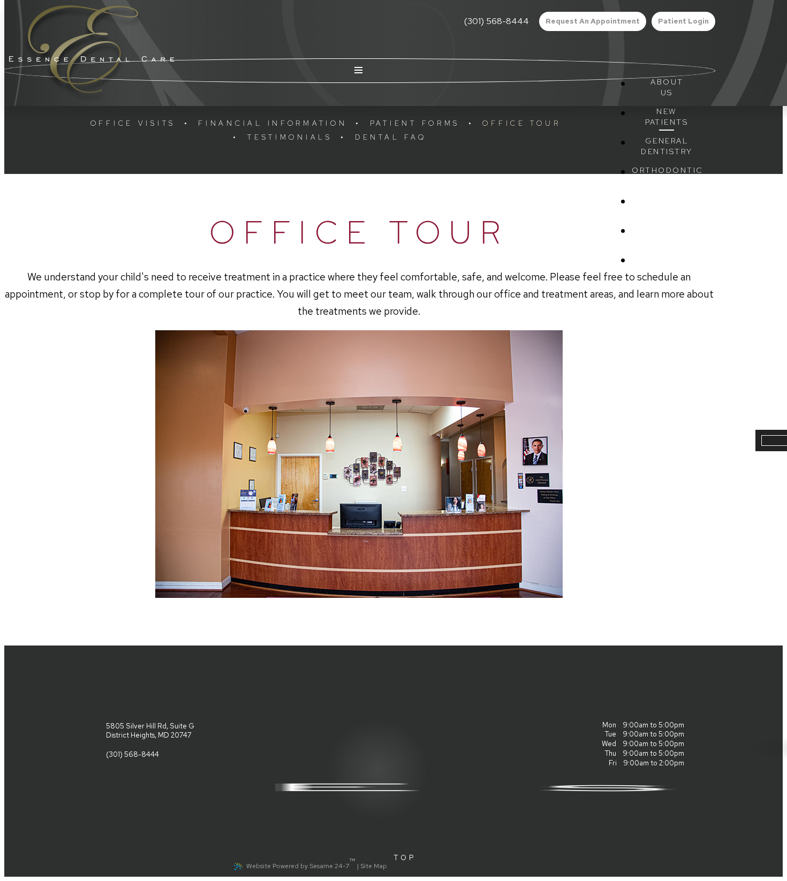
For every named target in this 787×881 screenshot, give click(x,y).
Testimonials (289, 137)
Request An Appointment (593, 21)
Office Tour (521, 123)
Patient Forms (415, 123)
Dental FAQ (390, 137)
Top (405, 857)
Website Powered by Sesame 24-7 (300, 863)
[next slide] (707, 464)
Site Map (373, 866)
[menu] (359, 70)
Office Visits (133, 123)
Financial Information (272, 123)
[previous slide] (10, 464)
